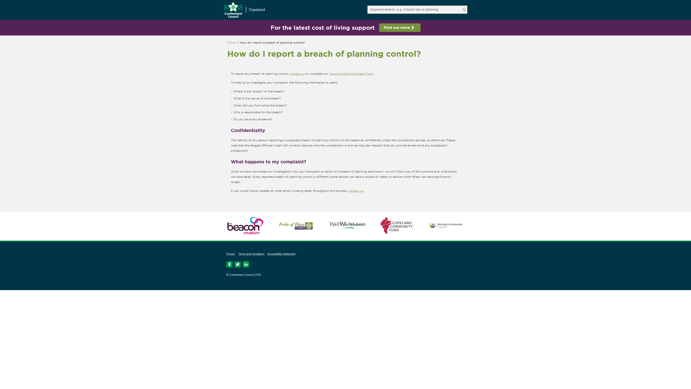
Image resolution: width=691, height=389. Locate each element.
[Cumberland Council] (233, 10)
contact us (297, 73)
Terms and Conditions (251, 254)
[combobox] (417, 10)
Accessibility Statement (281, 254)
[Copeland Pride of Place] (296, 229)
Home (231, 42)
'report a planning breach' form (351, 73)
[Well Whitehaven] (347, 228)
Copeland (257, 9)
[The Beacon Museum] (245, 232)
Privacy (230, 254)
